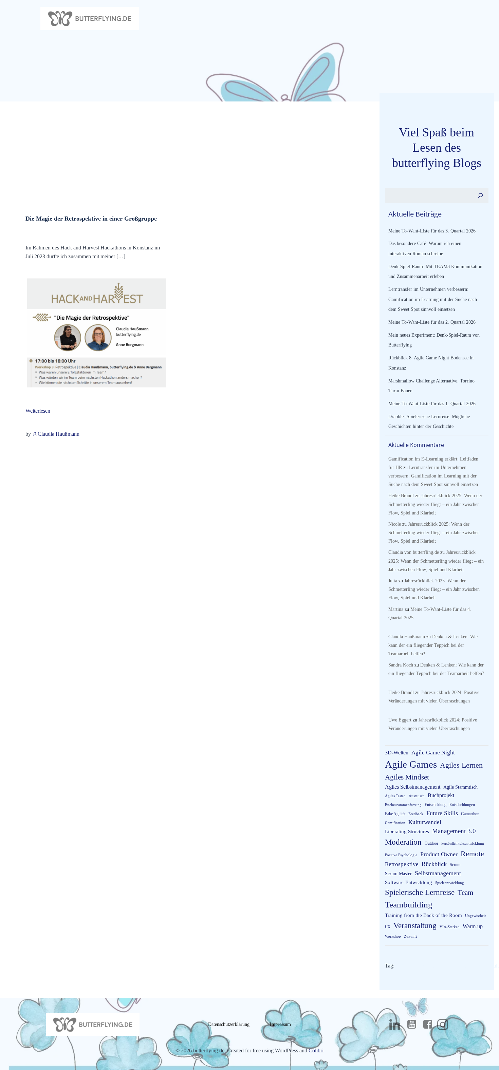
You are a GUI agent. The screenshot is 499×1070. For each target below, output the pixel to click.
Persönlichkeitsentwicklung (462, 843)
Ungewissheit (475, 916)
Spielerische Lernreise (420, 892)
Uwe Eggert (399, 719)
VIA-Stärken (450, 927)
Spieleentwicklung (449, 883)
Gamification (395, 823)
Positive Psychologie (401, 855)
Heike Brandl (401, 495)
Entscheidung (435, 804)
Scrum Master (398, 873)
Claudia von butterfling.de (413, 552)
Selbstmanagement (438, 873)
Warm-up (473, 926)
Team (465, 892)
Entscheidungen (462, 804)
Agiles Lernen (461, 765)
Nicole (394, 524)
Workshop (393, 936)
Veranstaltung (415, 925)
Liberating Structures (407, 831)
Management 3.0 (454, 830)
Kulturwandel (424, 822)
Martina (395, 609)
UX (387, 927)
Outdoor (431, 843)
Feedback (415, 814)
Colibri (316, 1050)
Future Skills (442, 813)
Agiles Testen (395, 796)
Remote (472, 853)
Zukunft (410, 936)
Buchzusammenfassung (403, 805)
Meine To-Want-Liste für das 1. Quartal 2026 (432, 403)
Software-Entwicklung (408, 882)
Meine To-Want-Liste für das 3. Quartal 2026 (432, 230)
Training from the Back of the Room (423, 915)
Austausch (417, 796)
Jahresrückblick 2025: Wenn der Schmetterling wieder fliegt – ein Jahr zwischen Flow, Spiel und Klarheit (435, 504)
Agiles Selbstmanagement (412, 787)
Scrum (455, 864)
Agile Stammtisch (460, 787)
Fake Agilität (395, 813)
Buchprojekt (441, 795)
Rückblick (434, 864)
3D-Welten (396, 752)
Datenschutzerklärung (229, 1024)
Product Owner (439, 854)
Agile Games (411, 764)
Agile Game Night (433, 752)
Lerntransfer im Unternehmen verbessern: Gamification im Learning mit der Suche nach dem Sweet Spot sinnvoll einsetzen (432, 299)
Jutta (392, 580)
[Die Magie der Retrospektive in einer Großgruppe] (96, 333)
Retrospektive (402, 864)
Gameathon (470, 813)
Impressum (280, 1024)
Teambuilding (408, 904)
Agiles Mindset (407, 777)
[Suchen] (480, 195)
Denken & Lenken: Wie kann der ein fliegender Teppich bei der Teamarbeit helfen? (433, 645)
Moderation (403, 842)
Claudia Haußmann (58, 434)
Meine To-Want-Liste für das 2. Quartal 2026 (432, 322)
